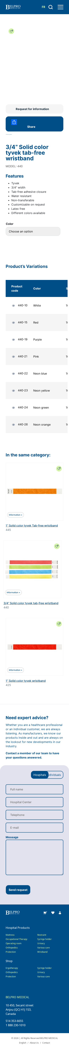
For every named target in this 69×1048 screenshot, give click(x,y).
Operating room (13, 943)
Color (9, 224)
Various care (43, 947)
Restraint (41, 934)
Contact (46, 1042)
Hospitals (39, 775)
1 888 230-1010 (15, 1025)
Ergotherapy (12, 968)
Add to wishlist (11, 31)
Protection (11, 951)
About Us (34, 1042)
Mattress (10, 934)
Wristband (42, 951)
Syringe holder (44, 939)
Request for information (32, 109)
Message (12, 837)
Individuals (54, 775)
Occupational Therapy (16, 939)
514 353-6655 (14, 1021)
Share (31, 126)
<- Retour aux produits (9, 134)
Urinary (41, 943)
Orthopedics (12, 947)
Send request (18, 890)
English (22, 1042)
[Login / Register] (60, 912)
